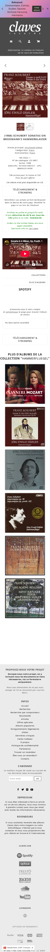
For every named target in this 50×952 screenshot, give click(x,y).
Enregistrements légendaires (25, 729)
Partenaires (25, 749)
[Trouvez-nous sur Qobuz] (25, 863)
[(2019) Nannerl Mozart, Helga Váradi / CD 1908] (25, 383)
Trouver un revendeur (25, 752)
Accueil (24, 705)
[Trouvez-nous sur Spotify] (25, 855)
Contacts (25, 758)
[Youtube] (32, 789)
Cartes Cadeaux (25, 739)
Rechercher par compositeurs (25, 712)
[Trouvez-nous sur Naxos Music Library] (25, 879)
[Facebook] (18, 789)
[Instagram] (27, 789)
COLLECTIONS (39, 275)
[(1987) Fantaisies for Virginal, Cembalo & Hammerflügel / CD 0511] (25, 469)
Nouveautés (25, 715)
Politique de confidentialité (25, 745)
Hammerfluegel (35, 358)
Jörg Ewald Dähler (33, 147)
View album (37, 8)
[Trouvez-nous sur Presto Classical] (25, 871)
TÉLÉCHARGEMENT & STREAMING (25, 191)
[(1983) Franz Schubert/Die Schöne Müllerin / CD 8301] (25, 598)
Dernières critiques (25, 735)
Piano (31, 150)
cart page (33, 228)
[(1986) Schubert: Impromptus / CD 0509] (25, 512)
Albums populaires (25, 725)
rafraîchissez (12, 312)
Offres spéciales (25, 722)
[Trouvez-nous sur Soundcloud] (25, 888)
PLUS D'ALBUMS (37, 282)
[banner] (25, 27)
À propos (25, 742)
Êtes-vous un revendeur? (25, 755)
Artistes (25, 719)
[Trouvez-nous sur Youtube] (25, 896)
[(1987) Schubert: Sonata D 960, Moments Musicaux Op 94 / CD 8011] (25, 426)
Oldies (25, 732)
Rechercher (25, 709)
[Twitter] (22, 789)
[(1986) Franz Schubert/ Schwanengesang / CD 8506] (25, 555)
